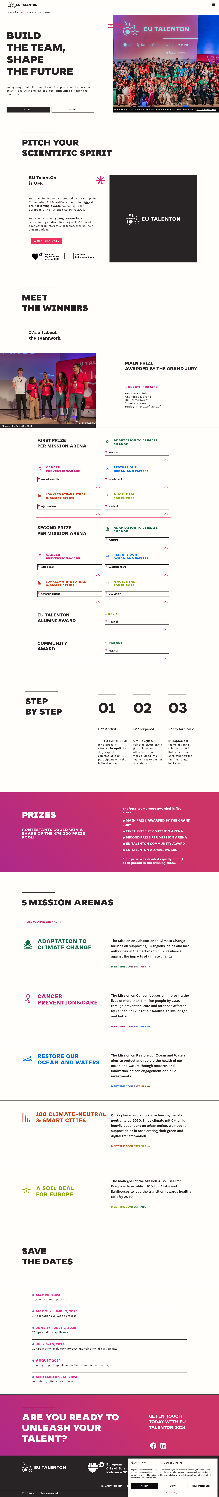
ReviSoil (114, 506)
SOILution (115, 594)
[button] (137, 452)
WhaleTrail (115, 479)
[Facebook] (153, 1445)
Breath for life (50, 479)
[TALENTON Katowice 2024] (153, 261)
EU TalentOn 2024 (206, 110)
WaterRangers (117, 567)
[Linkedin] (163, 1445)
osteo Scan (47, 567)
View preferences (201, 1486)
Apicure (113, 540)
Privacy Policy (171, 1493)
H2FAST (114, 452)
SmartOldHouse (50, 594)
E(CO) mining (49, 506)
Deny (172, 1486)
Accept (144, 1486)
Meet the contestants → (130, 967)
